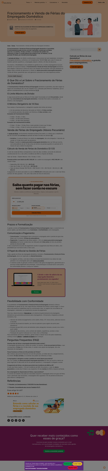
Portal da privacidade (42, 468)
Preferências (67, 464)
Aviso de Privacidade (30, 468)
